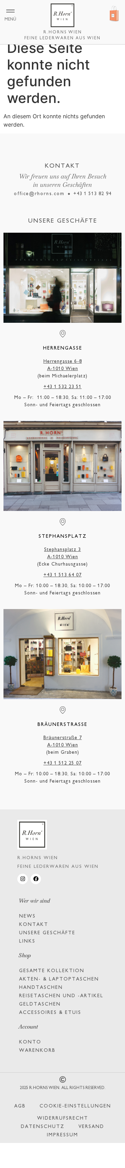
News (27, 916)
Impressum (62, 1135)
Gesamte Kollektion (51, 971)
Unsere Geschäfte (47, 933)
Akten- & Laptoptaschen (59, 979)
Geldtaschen (40, 1004)
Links (27, 941)
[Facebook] (36, 879)
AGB (20, 1106)
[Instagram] (22, 879)
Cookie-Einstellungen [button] (75, 1106)
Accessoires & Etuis (50, 1012)
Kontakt (33, 924)
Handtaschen (41, 987)
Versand (91, 1127)
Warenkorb (37, 1050)
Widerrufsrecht (62, 1118)
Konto (30, 1042)
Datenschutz (43, 1127)
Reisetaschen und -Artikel (61, 996)
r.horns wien (62, 32)
